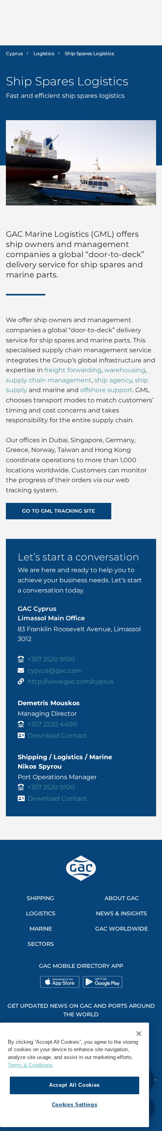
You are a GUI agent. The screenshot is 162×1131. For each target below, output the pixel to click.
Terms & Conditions (30, 1065)
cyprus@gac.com (55, 670)
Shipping (40, 898)
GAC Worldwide (121, 928)
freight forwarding (72, 370)
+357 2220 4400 (52, 724)
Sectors (41, 943)
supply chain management (49, 380)
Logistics (43, 53)
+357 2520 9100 (51, 659)
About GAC (122, 898)
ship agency (113, 380)
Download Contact (57, 735)
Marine (40, 928)
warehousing (124, 370)
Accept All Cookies (74, 1085)
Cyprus (14, 53)
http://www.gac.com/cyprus (71, 681)
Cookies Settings (75, 1105)
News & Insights (121, 913)
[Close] (138, 1033)
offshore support (106, 390)
